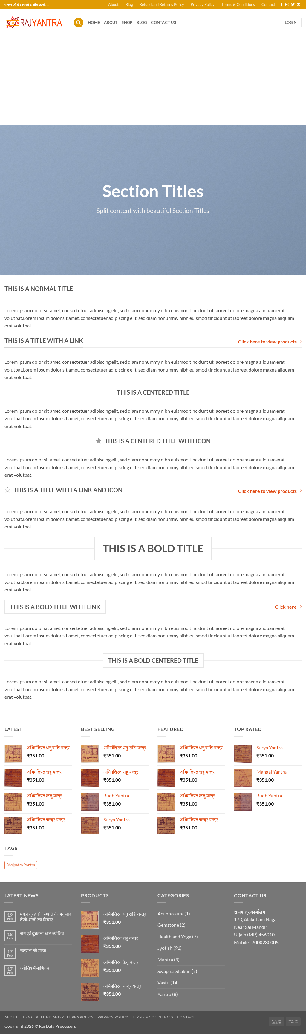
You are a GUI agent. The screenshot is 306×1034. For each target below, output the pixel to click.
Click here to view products (267, 341)
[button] (291, 22)
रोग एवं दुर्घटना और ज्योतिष (42, 933)
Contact (268, 4)
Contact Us (163, 22)
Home (94, 22)
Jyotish (164, 948)
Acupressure (170, 913)
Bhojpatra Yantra (20, 865)
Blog (129, 4)
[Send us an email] (298, 5)
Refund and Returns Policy (162, 4)
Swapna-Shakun (174, 971)
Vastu (163, 982)
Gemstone (168, 925)
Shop (127, 22)
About (113, 4)
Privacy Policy (203, 4)
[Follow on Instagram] (287, 5)
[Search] (78, 22)
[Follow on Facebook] (281, 5)
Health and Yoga (174, 936)
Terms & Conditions (238, 4)
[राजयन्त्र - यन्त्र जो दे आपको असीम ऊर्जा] (34, 22)
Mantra (165, 959)
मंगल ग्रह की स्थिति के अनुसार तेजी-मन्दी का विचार (45, 916)
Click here (286, 607)
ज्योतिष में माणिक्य (34, 968)
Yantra (164, 994)
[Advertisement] (153, 80)
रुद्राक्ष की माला (33, 950)
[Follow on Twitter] (293, 5)
